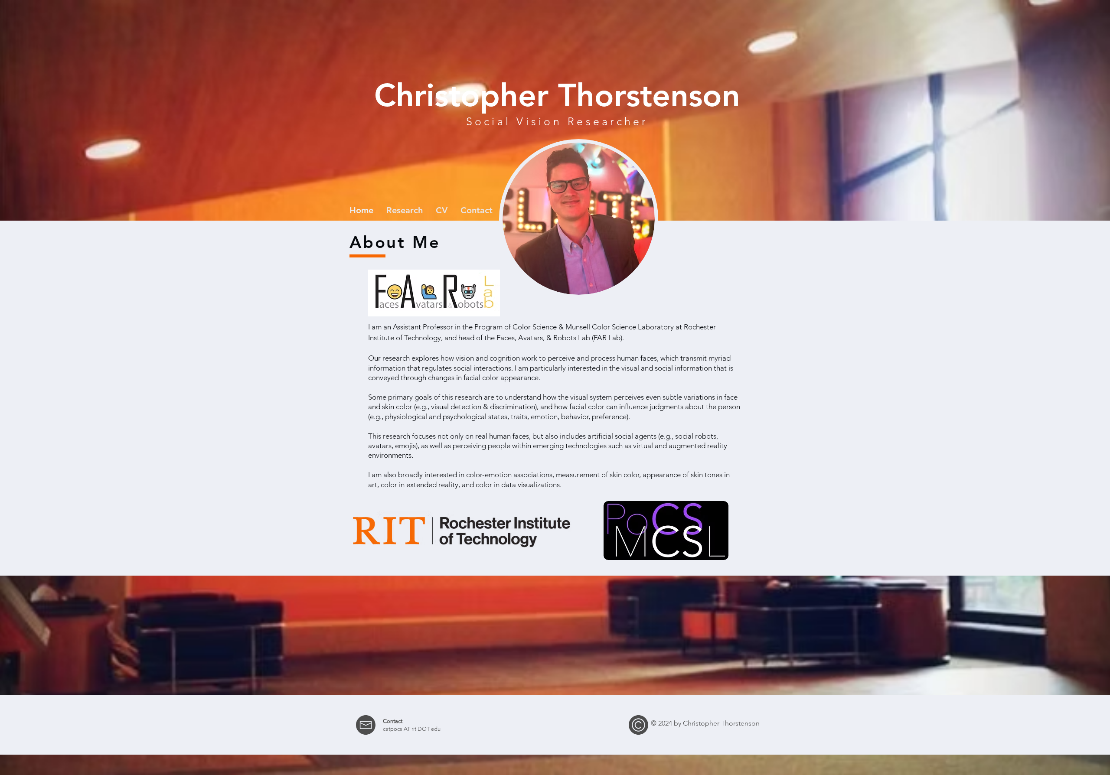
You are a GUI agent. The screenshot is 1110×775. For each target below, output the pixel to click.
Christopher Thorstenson (557, 95)
